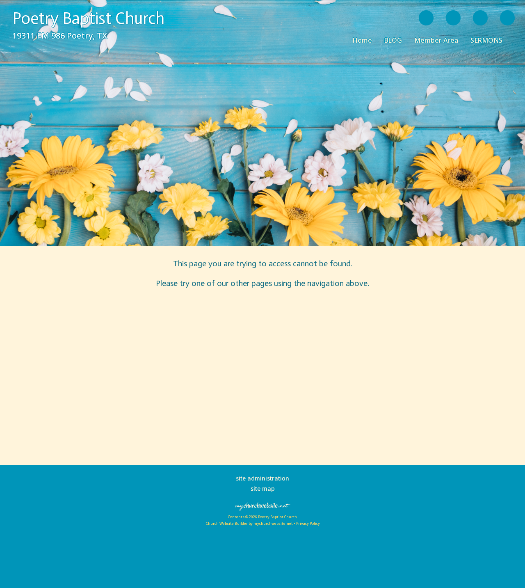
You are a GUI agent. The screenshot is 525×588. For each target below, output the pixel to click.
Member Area (436, 40)
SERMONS (486, 40)
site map (263, 488)
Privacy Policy (308, 523)
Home (362, 40)
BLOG (393, 40)
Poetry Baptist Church (88, 18)
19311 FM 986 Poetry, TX (59, 35)
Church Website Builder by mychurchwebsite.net (249, 523)
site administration (262, 478)
